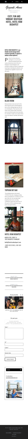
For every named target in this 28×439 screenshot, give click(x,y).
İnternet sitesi (8, 353)
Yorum (6, 327)
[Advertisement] (14, 38)
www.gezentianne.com (14, 427)
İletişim (14, 434)
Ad (6, 342)
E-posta (7, 347)
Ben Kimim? (8, 432)
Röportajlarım (17, 432)
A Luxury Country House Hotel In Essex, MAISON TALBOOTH (14, 277)
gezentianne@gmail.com (11, 377)
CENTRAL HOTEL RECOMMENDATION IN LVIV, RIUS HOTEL (14, 285)
